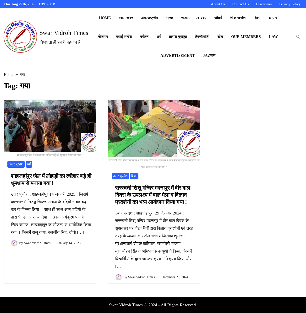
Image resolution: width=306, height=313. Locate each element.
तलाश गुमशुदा (178, 37)
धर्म (159, 37)
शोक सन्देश (238, 18)
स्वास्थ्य (201, 18)
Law (273, 37)
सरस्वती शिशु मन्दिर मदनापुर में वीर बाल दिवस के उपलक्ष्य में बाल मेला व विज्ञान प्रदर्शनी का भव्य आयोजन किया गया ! (152, 195)
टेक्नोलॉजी (202, 37)
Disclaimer (264, 4)
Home (105, 18)
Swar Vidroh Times (63, 32)
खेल (220, 37)
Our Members (246, 37)
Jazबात (209, 55)
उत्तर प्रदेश (16, 164)
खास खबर (126, 18)
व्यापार (272, 18)
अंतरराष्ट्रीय (149, 18)
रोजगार (103, 37)
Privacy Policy (290, 4)
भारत (169, 18)
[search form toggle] (298, 36)
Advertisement (177, 55)
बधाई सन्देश (124, 37)
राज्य (184, 18)
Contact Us (240, 4)
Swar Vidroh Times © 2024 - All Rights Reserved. (153, 305)
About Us (218, 4)
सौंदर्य (218, 18)
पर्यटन (144, 37)
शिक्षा (257, 18)
